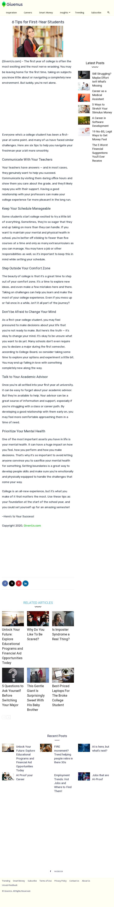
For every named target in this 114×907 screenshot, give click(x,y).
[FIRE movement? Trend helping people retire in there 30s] (46, 748)
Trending (79, 12)
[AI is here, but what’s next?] (84, 748)
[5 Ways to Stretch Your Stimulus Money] (84, 98)
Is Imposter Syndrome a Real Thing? (61, 634)
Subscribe (96, 12)
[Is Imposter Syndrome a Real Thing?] (63, 618)
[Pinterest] (19, 583)
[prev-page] (4, 717)
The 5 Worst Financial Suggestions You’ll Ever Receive (100, 152)
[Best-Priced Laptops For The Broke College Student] (63, 675)
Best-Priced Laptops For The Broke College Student (61, 695)
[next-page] (9, 717)
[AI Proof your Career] (8, 776)
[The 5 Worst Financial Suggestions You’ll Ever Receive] (84, 132)
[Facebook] (5, 583)
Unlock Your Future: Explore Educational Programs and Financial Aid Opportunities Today (25, 758)
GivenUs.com (32, 525)
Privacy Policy (60, 880)
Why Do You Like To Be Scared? (35, 634)
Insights (64, 12)
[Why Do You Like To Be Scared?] (38, 618)
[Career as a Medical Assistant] (84, 86)
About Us (86, 880)
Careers (28, 12)
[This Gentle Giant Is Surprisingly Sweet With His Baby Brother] (38, 675)
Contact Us (74, 880)
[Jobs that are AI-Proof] (84, 776)
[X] (12, 583)
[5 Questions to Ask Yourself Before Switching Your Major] (13, 675)
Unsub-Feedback (9, 885)
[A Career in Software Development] (84, 109)
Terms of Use (46, 880)
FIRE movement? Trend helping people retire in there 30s (63, 754)
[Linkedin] (25, 583)
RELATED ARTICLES (38, 603)
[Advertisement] (38, 110)
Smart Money (46, 12)
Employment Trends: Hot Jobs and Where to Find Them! (63, 783)
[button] (108, 12)
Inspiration (11, 12)
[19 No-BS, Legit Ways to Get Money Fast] (84, 120)
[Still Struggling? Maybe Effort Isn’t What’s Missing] (84, 75)
